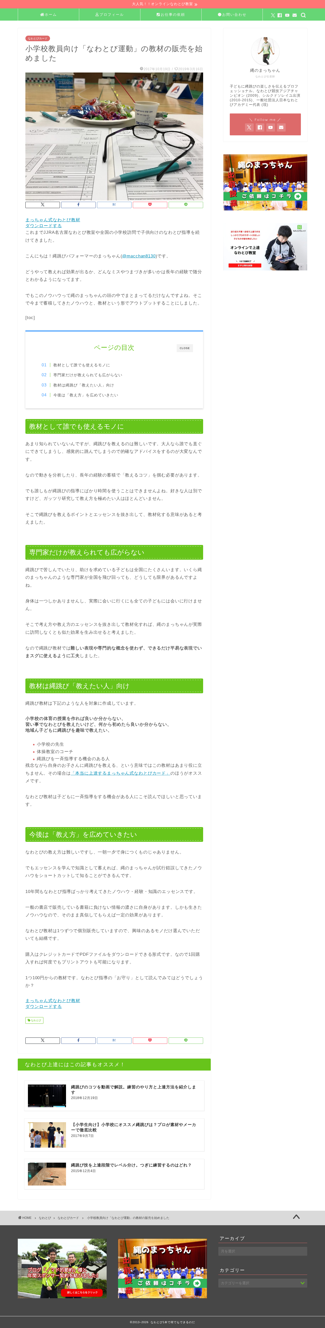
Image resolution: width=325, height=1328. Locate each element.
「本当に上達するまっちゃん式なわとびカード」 (120, 773)
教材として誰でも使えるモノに (81, 365)
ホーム (51, 14)
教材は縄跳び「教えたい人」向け (83, 385)
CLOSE (185, 348)
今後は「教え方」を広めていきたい (85, 395)
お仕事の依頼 (173, 14)
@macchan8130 (138, 256)
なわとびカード (37, 38)
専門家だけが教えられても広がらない (87, 375)
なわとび (35, 1020)
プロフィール (112, 14)
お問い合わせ (234, 14)
